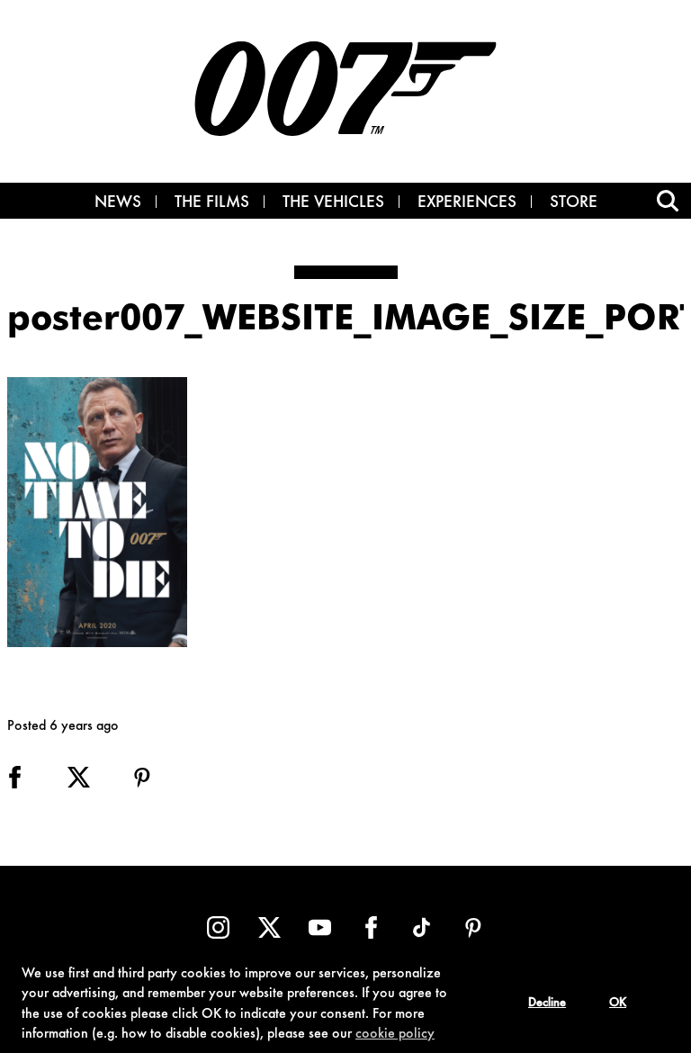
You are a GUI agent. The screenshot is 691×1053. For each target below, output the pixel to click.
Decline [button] (547, 1003)
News (117, 203)
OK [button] (617, 1003)
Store (573, 203)
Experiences (466, 203)
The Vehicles (333, 203)
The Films (212, 203)
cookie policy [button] (395, 1034)
